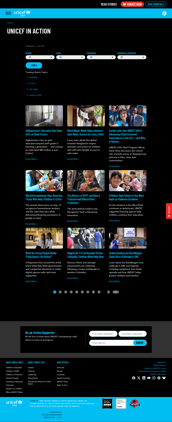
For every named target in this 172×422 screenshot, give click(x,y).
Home (10, 22)
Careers (31, 367)
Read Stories (109, 4)
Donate (59, 371)
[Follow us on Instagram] (154, 378)
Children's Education (14, 367)
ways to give (35, 95)
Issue (58, 53)
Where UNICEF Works (14, 392)
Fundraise (61, 374)
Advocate (60, 367)
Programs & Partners (126, 53)
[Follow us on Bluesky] (164, 378)
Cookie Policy (56, 412)
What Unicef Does (14, 362)
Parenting (10, 385)
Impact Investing (63, 378)
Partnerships (33, 378)
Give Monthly (156, 4)
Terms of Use (49, 417)
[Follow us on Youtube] (149, 378)
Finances (31, 371)
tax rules (34, 89)
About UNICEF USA (36, 362)
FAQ (60, 417)
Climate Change (12, 378)
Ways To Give (62, 385)
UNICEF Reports (159, 365)
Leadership (32, 374)
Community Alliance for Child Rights (39, 382)
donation (34, 77)
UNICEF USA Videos (158, 374)
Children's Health (12, 371)
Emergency (91, 53)
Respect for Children (14, 388)
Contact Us (34, 401)
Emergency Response (14, 381)
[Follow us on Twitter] (139, 378)
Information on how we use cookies (152, 371)
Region (28, 53)
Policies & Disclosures (52, 415)
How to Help (63, 362)
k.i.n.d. (32, 83)
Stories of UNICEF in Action (155, 368)
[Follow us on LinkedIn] (144, 378)
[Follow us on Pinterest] (159, 378)
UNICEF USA (22, 13)
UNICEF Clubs (62, 381)
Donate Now (134, 4)
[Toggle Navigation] (8, 13)
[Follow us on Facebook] (134, 378)
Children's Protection (14, 374)
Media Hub (162, 362)
